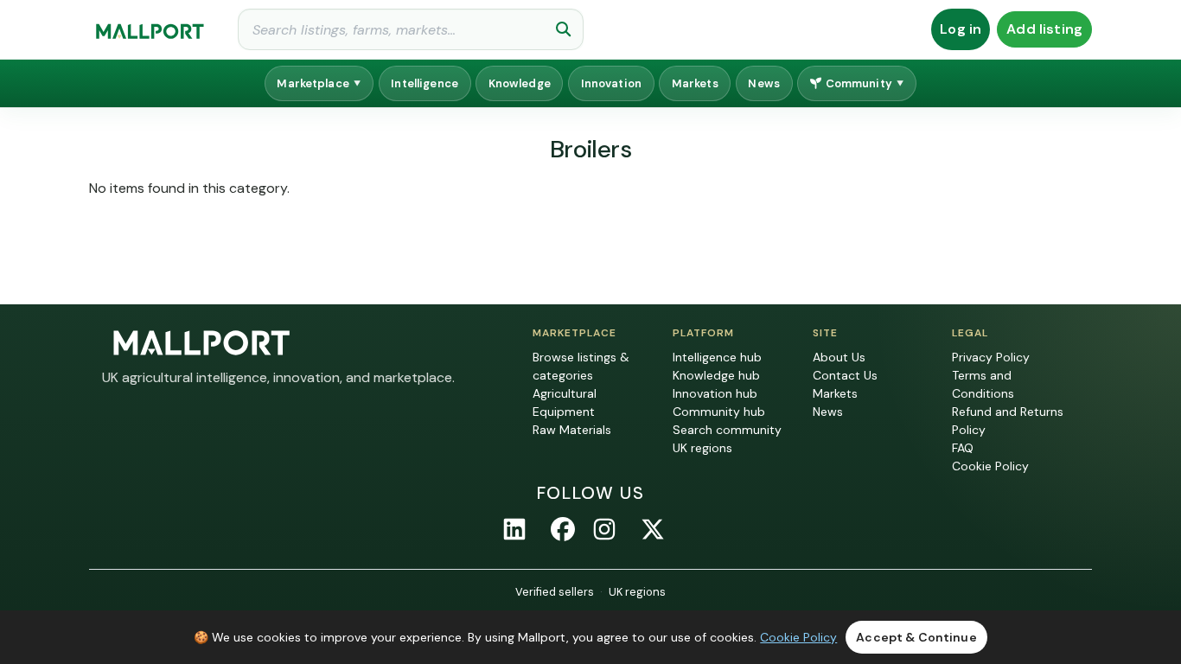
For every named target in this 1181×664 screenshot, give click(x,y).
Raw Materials (572, 429)
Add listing (1044, 29)
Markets (695, 83)
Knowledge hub (716, 375)
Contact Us (845, 375)
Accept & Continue (916, 637)
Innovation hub (715, 393)
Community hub (719, 411)
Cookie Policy (990, 466)
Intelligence (424, 83)
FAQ (963, 448)
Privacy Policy (991, 357)
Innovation (611, 83)
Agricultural (565, 393)
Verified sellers (554, 591)
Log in (960, 29)
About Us (839, 357)
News (764, 83)
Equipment (564, 411)
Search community (727, 429)
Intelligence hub (717, 357)
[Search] (564, 29)
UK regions (702, 448)
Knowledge (519, 83)
